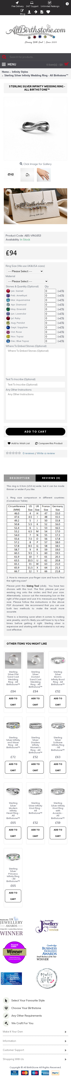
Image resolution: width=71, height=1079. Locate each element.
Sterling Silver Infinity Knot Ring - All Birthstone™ (35, 808)
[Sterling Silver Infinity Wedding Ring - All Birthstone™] (35, 129)
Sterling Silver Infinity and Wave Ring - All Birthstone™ (13, 742)
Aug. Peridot (18, 322)
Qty (47, 286)
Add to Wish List (20, 443)
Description (20, 478)
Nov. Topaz (17, 336)
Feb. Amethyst (19, 295)
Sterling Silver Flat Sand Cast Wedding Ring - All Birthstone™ (13, 678)
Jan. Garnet (17, 290)
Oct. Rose (16, 331)
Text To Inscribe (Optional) (20, 379)
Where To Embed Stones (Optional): (26, 346)
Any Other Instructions (19, 389)
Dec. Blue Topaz (20, 341)
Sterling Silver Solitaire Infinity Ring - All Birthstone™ (58, 743)
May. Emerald (18, 309)
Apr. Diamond (18, 304)
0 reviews (28, 453)
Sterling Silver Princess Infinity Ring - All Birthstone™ (13, 875)
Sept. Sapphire (19, 327)
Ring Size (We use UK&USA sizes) (25, 265)
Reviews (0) (51, 478)
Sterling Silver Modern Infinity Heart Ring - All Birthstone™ (13, 810)
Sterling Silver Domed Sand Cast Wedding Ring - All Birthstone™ (35, 679)
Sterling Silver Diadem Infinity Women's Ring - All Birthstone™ (35, 745)
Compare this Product (50, 443)
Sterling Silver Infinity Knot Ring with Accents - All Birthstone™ (58, 810)
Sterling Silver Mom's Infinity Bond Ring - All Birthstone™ (58, 678)
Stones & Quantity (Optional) (22, 286)
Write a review (46, 453)
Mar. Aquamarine (20, 300)
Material (10, 276)
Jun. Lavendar (18, 313)
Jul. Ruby (15, 318)
